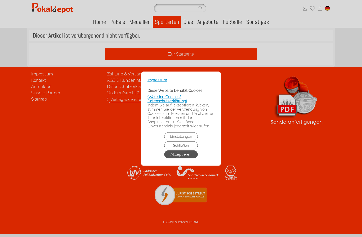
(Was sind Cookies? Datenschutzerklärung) (167, 98)
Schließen (181, 145)
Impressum (157, 80)
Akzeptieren (181, 154)
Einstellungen (181, 136)
